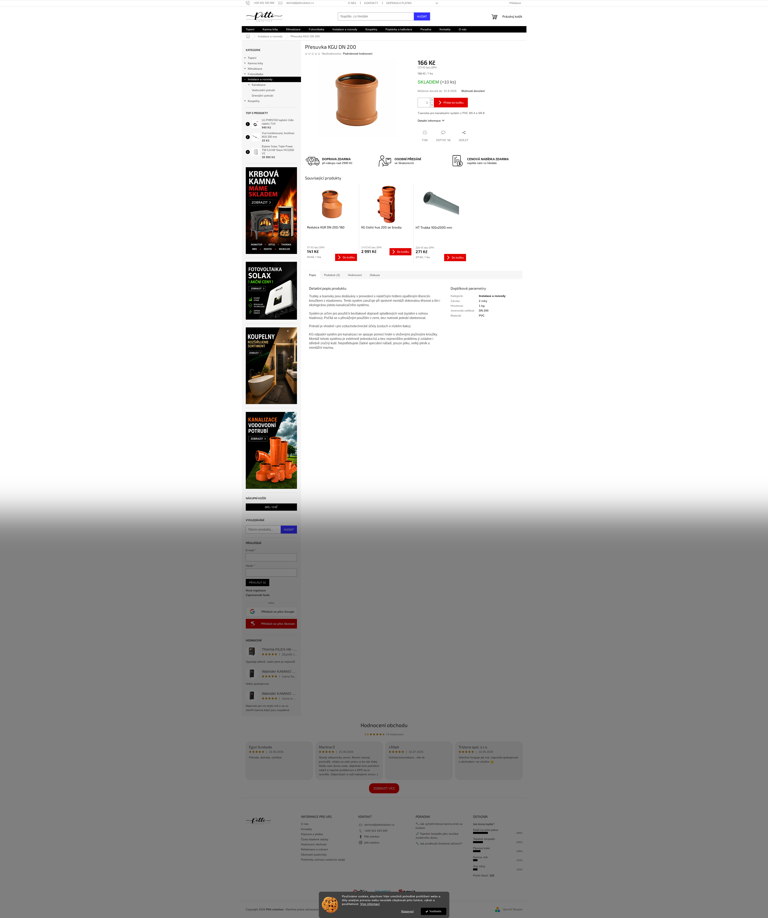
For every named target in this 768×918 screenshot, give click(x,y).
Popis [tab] (312, 275)
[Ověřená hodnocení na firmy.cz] (407, 891)
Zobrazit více (384, 788)
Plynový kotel (481, 848)
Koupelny (254, 101)
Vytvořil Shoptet (512, 909)
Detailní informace (429, 120)
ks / (271, 507)
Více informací (370, 904)
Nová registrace (256, 590)
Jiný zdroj (479, 866)
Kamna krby (255, 63)
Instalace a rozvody (260, 79)
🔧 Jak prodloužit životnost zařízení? (439, 843)
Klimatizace (255, 68)
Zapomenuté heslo (258, 595)
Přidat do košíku (454, 102)
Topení (252, 57)
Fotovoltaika (255, 74)
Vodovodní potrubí (263, 90)
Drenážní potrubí (262, 95)
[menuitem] (250, 29)
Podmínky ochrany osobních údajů (323, 859)
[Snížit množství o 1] (432, 105)
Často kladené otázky (314, 839)
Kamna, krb (480, 857)
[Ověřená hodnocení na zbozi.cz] (360, 891)
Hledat (422, 16)
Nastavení (407, 911)
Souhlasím (435, 911)
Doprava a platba (399, 3)
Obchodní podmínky (314, 854)
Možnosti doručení (473, 91)
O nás (352, 3)
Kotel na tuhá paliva (485, 829)
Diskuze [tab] (375, 275)
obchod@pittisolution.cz (379, 824)
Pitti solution (371, 836)
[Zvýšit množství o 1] (432, 100)
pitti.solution (371, 842)
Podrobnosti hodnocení (357, 53)
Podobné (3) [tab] (332, 275)
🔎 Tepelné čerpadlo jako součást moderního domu (437, 835)
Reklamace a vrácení (314, 849)
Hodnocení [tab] (355, 275)
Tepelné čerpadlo (484, 839)
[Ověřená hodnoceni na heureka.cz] (383, 891)
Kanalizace (259, 84)
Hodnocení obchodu (384, 725)
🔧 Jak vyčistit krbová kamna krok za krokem (439, 825)
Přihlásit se (257, 582)
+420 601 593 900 (376, 830)
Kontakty (371, 3)
